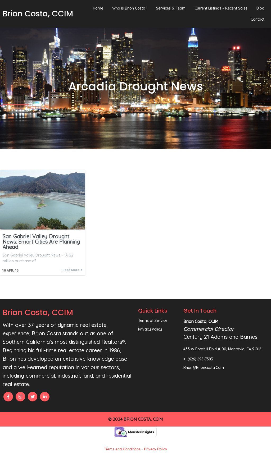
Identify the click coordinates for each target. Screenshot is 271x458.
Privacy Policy (155, 449)
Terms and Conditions (122, 449)
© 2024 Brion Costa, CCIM (135, 419)
